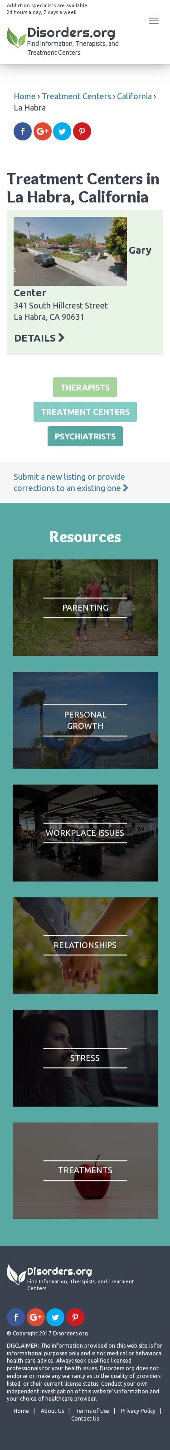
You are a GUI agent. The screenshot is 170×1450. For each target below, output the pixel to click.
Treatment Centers (76, 96)
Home (25, 96)
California (134, 96)
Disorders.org (73, 40)
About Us (52, 1411)
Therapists (85, 387)
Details (36, 337)
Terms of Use (92, 1411)
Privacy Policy (138, 1411)
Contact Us (85, 1418)
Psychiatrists (85, 436)
